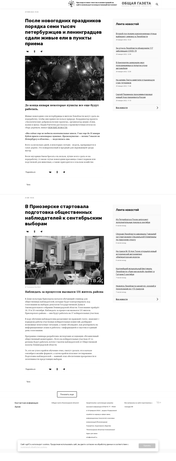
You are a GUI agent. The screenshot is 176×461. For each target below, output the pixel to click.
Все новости (122, 107)
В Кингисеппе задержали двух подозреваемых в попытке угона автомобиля (131, 65)
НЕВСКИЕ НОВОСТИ (57, 127)
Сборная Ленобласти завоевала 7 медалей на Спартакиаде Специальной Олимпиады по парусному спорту (136, 237)
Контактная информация (26, 403)
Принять (147, 445)
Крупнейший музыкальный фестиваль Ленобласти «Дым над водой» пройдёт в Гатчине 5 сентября (135, 271)
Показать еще (67, 394)
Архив (17, 407)
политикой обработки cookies (34, 447)
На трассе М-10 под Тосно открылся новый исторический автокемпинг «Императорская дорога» (136, 254)
